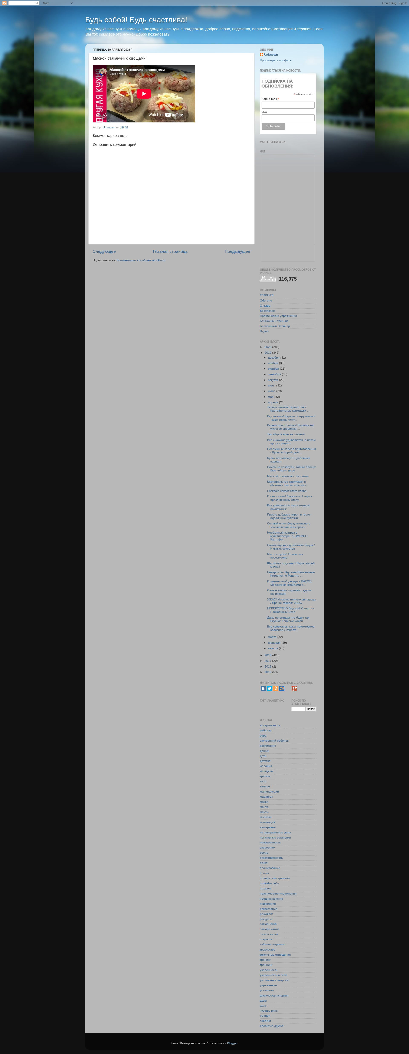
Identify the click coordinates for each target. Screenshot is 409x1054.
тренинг (265, 959)
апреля (273, 402)
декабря (274, 357)
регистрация (268, 908)
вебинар (266, 730)
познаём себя (269, 883)
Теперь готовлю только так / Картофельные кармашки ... (288, 409)
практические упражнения (278, 893)
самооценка (268, 924)
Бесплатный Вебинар (275, 326)
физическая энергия (274, 995)
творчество (267, 949)
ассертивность (270, 725)
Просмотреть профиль (276, 60)
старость (266, 939)
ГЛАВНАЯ (266, 295)
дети (263, 756)
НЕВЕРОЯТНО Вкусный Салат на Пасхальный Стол (290, 610)
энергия (265, 1020)
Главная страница (170, 251)
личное (265, 786)
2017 (268, 660)
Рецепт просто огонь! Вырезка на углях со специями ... (290, 427)
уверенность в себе (273, 975)
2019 (268, 352)
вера (263, 735)
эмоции (265, 1015)
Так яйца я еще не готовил (286, 434)
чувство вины (269, 1010)
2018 (268, 655)
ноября (273, 363)
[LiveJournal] (288, 688)
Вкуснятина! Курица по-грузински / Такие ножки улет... (291, 418)
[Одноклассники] (275, 688)
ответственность (271, 857)
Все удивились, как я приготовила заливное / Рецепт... (290, 628)
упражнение (268, 985)
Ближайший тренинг (274, 321)
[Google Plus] (294, 688)
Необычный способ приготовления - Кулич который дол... (291, 450)
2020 (268, 347)
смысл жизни (269, 934)
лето (263, 781)
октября (274, 368)
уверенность (268, 970)
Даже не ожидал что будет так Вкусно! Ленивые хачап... (288, 619)
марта (272, 637)
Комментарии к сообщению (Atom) (141, 260)
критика (265, 776)
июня (272, 391)
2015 (268, 672)
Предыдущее (237, 251)
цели (263, 1000)
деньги (264, 750)
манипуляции (269, 791)
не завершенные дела (275, 832)
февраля (274, 642)
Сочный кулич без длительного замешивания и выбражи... (288, 525)
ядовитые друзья (272, 1026)
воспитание (268, 745)
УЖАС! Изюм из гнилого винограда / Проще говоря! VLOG (291, 601)
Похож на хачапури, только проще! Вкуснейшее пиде (291, 468)
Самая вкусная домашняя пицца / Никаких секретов (291, 547)
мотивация (267, 822)
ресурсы (266, 919)
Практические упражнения (278, 315)
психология (268, 903)
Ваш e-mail (270, 99)
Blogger (232, 1043)
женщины (266, 771)
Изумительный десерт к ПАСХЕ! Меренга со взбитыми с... (289, 583)
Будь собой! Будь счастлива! (136, 19)
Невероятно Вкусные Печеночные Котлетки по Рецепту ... (291, 574)
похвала (265, 888)
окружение (267, 847)
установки (267, 990)
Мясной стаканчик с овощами (288, 476)
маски (264, 801)
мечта (264, 806)
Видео (264, 331)
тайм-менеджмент (272, 944)
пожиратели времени (275, 878)
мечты (264, 812)
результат (266, 914)
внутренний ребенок (274, 740)
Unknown (271, 54)
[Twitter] (269, 688)
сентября (275, 374)
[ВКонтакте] (263, 688)
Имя (265, 112)
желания (266, 766)
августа (273, 380)
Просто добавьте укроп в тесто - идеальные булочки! (289, 516)
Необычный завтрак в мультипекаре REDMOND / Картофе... (287, 536)
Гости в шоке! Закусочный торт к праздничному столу (289, 498)
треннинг (266, 964)
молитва (266, 817)
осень (264, 852)
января (273, 648)
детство (265, 760)
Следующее (104, 251)
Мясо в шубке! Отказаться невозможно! (285, 556)
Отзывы (265, 305)
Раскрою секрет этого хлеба (287, 491)
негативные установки (275, 837)
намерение (268, 827)
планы (264, 873)
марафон (266, 796)
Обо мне (266, 300)
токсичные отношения (275, 954)
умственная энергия (274, 980)
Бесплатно (267, 310)
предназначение (271, 898)
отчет (263, 862)
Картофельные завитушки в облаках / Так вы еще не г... (287, 483)
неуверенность (270, 842)
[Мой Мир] (281, 688)
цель (263, 1005)
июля (272, 385)
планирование (270, 868)
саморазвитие (269, 929)
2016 (268, 666)
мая (271, 396)
